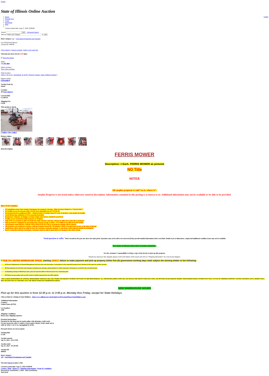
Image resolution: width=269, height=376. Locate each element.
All (13, 39)
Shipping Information (28, 368)
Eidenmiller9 (5, 80)
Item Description (8, 58)
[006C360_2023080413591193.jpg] (60, 145)
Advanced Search (33, 32)
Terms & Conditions (44, 368)
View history (5, 50)
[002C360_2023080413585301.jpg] (17, 145)
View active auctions (8, 69)
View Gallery (12, 132)
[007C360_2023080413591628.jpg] (71, 145)
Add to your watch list (30, 50)
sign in (10, 363)
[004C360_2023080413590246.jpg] (39, 145)
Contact (4, 368)
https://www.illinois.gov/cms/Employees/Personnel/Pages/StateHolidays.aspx (59, 297)
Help (9, 368)
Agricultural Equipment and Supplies (28, 39)
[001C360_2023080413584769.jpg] (6, 145)
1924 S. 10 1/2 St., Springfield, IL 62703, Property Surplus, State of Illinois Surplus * (29, 75)
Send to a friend (17, 50)
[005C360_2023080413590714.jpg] (50, 145)
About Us (15, 368)
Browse (4, 34)
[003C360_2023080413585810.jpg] (28, 145)
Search (3, 32)
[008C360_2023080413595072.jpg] (82, 145)
